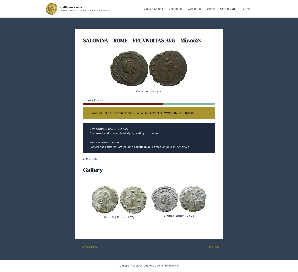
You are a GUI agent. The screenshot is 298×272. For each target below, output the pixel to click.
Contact (225, 8)
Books (211, 8)
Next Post (214, 246)
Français (91, 159)
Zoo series (194, 8)
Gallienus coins (71, 7)
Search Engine (153, 8)
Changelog (175, 8)
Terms (245, 8)
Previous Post (86, 246)
